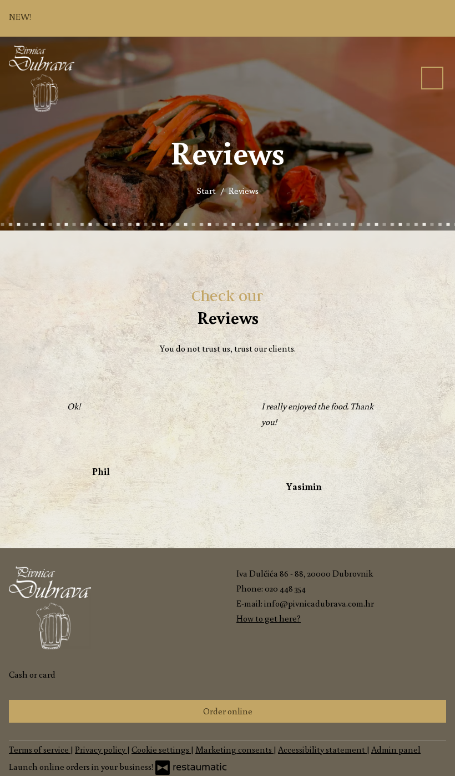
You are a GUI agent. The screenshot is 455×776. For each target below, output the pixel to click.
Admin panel (396, 749)
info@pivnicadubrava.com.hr (319, 603)
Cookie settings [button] (161, 749)
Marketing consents (234, 749)
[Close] (436, 18)
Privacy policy (101, 749)
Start (206, 190)
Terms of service (39, 749)
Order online (227, 711)
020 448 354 (285, 588)
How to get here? (268, 618)
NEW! (21, 16)
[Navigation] (432, 78)
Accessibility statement (322, 749)
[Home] (41, 78)
